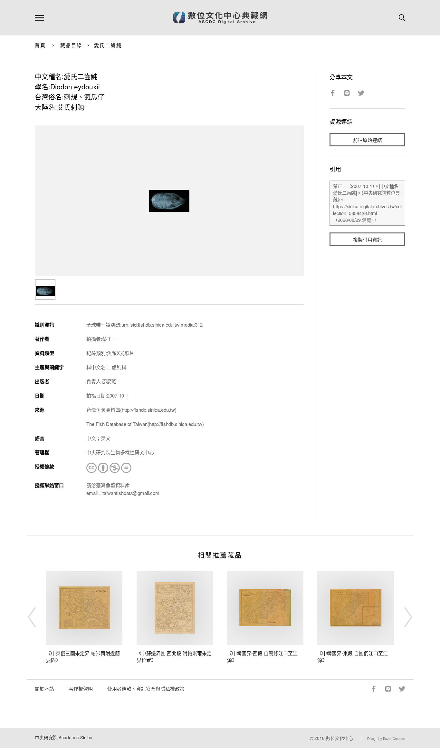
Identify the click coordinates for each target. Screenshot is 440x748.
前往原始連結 (367, 139)
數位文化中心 (339, 738)
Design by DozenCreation (386, 738)
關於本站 (44, 688)
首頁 (40, 45)
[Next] (402, 617)
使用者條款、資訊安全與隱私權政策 (146, 688)
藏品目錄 (71, 45)
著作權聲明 (81, 688)
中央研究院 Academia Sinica (63, 737)
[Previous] (38, 617)
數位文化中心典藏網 (220, 18)
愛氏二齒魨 (108, 45)
